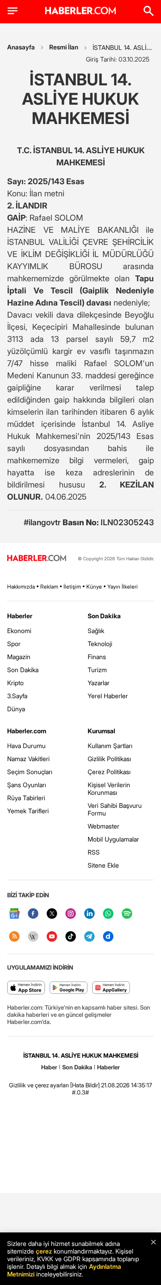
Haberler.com (26, 731)
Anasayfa (21, 47)
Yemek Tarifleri (28, 811)
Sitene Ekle (103, 865)
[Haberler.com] (36, 559)
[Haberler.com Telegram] (89, 937)
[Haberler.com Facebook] (33, 914)
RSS (94, 852)
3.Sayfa (17, 696)
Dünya (16, 709)
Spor (14, 643)
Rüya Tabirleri (26, 798)
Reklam (49, 586)
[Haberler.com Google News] (14, 914)
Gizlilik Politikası (109, 758)
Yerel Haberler (108, 696)
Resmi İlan (63, 47)
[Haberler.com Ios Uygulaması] (26, 988)
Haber (49, 1067)
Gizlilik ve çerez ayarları (39, 1085)
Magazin (18, 656)
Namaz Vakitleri (28, 758)
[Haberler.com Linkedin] (89, 914)
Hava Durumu (26, 745)
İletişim (72, 586)
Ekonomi (19, 630)
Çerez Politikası (109, 771)
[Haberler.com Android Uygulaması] (69, 988)
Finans (97, 656)
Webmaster (103, 826)
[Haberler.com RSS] (14, 937)
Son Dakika (22, 670)
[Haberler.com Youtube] (52, 937)
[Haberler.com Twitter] (52, 914)
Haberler (19, 616)
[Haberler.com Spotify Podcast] (127, 914)
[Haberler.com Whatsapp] (108, 914)
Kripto (15, 683)
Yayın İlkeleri (122, 586)
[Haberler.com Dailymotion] (108, 937)
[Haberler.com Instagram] (71, 914)
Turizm (97, 670)
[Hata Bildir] (85, 1085)
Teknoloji (100, 643)
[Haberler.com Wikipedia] (33, 937)
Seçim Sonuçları (29, 771)
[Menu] (12, 10)
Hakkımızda (21, 586)
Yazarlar (99, 683)
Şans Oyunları (26, 785)
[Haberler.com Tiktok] (71, 937)
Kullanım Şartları (110, 745)
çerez (44, 1251)
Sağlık (96, 630)
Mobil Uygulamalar (113, 839)
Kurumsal (101, 731)
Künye (94, 586)
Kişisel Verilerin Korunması (109, 788)
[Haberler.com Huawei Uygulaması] (111, 988)
